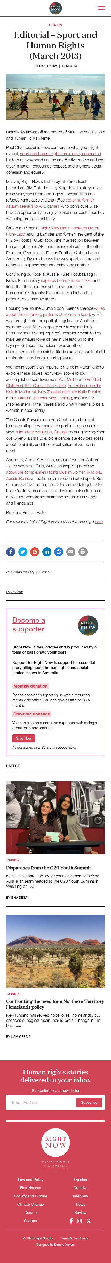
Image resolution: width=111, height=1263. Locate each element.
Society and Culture (30, 1196)
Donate (31, 1212)
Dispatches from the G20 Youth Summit (48, 867)
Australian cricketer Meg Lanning (43, 398)
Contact (30, 1220)
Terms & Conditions (74, 1238)
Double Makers (64, 1245)
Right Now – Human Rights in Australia (55, 8)
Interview (80, 1196)
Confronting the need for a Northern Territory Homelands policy (55, 1003)
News (80, 1204)
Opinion (55, 25)
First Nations (30, 1187)
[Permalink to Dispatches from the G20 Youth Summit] (55, 819)
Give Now (24, 738)
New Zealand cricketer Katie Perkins (69, 391)
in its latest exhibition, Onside (41, 432)
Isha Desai (19, 897)
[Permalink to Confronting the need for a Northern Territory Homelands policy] (55, 953)
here (99, 521)
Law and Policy (30, 1179)
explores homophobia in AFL (67, 280)
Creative (81, 1187)
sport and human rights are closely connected (60, 153)
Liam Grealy (21, 1037)
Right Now (48, 66)
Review (80, 1212)
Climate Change (30, 1204)
